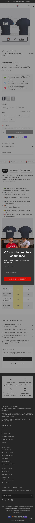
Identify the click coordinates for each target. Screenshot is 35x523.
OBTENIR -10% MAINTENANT (17, 279)
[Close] (32, 239)
